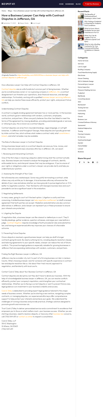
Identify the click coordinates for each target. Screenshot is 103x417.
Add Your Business (92, 4)
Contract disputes (9, 89)
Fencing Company (84, 134)
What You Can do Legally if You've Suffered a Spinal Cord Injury (92, 38)
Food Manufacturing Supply (87, 72)
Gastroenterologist (84, 140)
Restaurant (82, 105)
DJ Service (81, 137)
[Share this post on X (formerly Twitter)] (84, 162)
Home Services (83, 61)
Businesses (69, 4)
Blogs (78, 4)
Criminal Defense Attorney (87, 122)
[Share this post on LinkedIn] (88, 162)
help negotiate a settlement (45, 200)
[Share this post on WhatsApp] (97, 162)
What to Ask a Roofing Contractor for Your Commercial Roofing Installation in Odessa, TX (92, 48)
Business (81, 152)
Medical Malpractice (85, 128)
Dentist (80, 143)
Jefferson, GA (54, 92)
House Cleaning (83, 78)
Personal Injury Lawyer (86, 84)
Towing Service (83, 108)
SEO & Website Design (86, 81)
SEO (79, 102)
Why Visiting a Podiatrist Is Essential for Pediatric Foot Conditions (92, 23)
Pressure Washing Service (87, 90)
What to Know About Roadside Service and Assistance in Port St (91, 30)
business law (58, 314)
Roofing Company (84, 69)
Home (61, 4)
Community (82, 111)
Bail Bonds (81, 96)
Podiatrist (81, 93)
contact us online (25, 316)
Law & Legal (36, 23)
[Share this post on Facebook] (79, 162)
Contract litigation (14, 223)
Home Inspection (84, 87)
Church (80, 116)
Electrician (81, 75)
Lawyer (80, 149)
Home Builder (82, 146)
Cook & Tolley (7, 291)
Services (81, 64)
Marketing (81, 114)
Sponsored (81, 125)
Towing (80, 131)
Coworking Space (84, 99)
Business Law (82, 119)
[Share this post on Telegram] (93, 162)
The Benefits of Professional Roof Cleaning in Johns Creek (92, 16)
